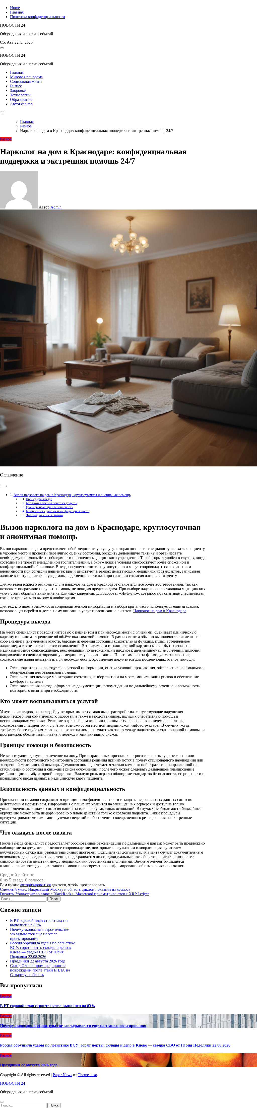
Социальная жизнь (26, 81)
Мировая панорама (26, 77)
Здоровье (18, 90)
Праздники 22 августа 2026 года (38, 961)
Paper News (62, 1075)
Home (15, 8)
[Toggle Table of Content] (4, 486)
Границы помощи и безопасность (49, 507)
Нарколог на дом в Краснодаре (159, 611)
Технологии (20, 95)
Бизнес (16, 86)
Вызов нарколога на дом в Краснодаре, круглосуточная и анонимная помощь (72, 495)
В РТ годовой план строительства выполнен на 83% (39, 922)
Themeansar (87, 1075)
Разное (6, 139)
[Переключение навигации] (2, 48)
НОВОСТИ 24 (12, 25)
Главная (17, 12)
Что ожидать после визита (44, 515)
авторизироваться (35, 885)
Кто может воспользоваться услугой (51, 503)
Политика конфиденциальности (37, 17)
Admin (55, 207)
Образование (21, 99)
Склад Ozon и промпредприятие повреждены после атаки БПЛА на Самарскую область (40, 970)
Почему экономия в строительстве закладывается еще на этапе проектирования (39, 934)
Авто (21, 104)
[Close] (2, 1101)
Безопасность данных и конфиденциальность (57, 511)
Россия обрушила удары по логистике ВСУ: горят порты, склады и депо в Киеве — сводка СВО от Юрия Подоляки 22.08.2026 (42, 950)
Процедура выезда (39, 499)
